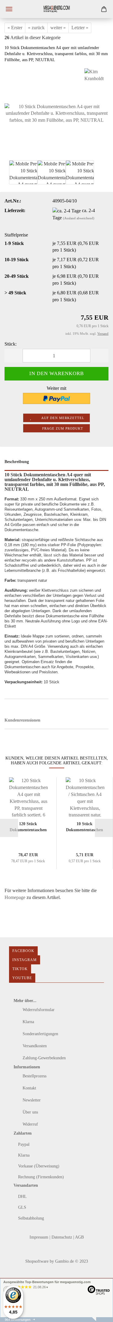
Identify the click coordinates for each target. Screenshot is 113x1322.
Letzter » (79, 27)
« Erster (15, 27)
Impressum (39, 1237)
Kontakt (28, 1088)
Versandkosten (34, 1046)
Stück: (11, 343)
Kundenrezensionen (22, 720)
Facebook (23, 951)
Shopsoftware (37, 1261)
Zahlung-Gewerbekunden (43, 1058)
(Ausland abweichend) (78, 218)
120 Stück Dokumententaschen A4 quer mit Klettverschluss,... (28, 827)
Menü (9, 9)
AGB (79, 1237)
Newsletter (31, 1100)
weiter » (58, 27)
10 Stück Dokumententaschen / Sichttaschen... (84, 827)
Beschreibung (17, 461)
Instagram (24, 960)
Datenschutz (62, 1237)
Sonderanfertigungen (39, 1034)
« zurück (36, 27)
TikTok (20, 969)
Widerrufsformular (38, 1009)
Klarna (27, 1022)
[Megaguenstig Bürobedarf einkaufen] (57, 9)
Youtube (22, 978)
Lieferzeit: (15, 210)
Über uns (29, 1112)
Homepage (15, 897)
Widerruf (29, 1124)
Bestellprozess (33, 1076)
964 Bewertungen (17, 1319)
